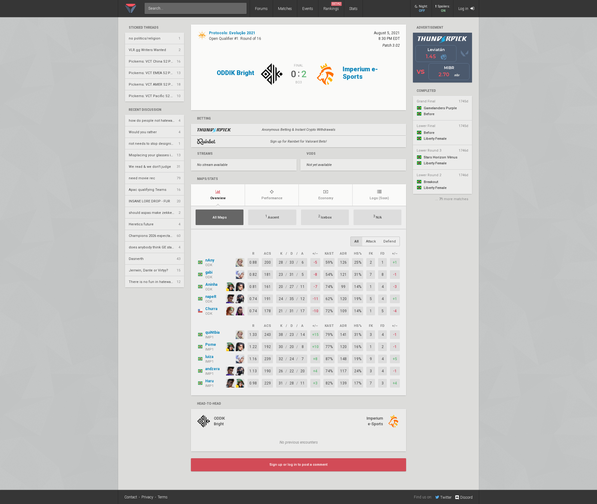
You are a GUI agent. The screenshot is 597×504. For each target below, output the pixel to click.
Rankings (332, 6)
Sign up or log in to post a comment (298, 465)
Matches (285, 9)
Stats (353, 9)
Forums (261, 9)
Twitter (445, 497)
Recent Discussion (145, 109)
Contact (130, 497)
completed (426, 90)
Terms (163, 497)
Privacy (147, 497)
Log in (463, 9)
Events (307, 9)
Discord (466, 497)
